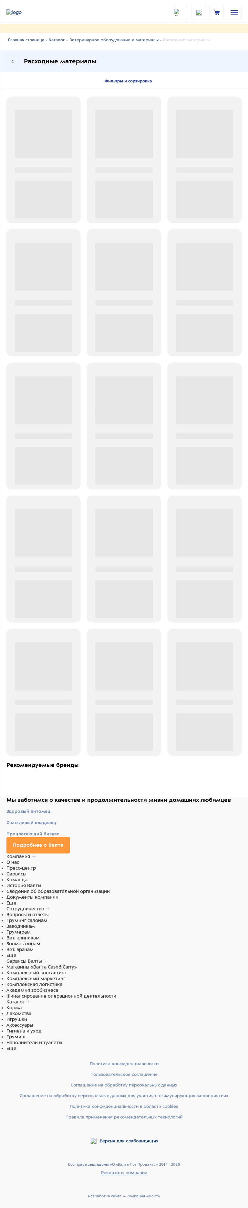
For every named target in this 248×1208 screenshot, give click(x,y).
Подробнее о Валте (38, 845)
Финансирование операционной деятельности (61, 996)
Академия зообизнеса (32, 990)
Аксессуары (19, 1025)
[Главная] (22, 12)
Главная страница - (27, 40)
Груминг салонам (26, 920)
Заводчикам (20, 926)
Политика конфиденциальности (124, 1063)
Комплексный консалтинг (36, 972)
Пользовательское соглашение (124, 1074)
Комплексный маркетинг (35, 978)
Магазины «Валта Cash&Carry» (41, 967)
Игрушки (16, 1019)
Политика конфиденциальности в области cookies (124, 1106)
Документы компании (32, 897)
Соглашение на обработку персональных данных (124, 1085)
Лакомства (18, 1013)
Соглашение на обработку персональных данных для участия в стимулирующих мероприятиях (124, 1095)
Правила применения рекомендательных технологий (124, 1117)
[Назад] (12, 61)
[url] (216, 12)
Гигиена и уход (24, 1030)
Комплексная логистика (34, 984)
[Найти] (181, 12)
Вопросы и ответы (27, 914)
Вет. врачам (20, 949)
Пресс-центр (21, 868)
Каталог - (58, 40)
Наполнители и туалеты (34, 1042)
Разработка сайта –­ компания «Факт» (124, 1196)
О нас (12, 862)
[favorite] (198, 12)
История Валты (23, 885)
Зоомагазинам (23, 943)
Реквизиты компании (124, 1172)
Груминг (16, 1036)
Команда (16, 879)
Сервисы (16, 873)
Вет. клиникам (23, 937)
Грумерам (18, 932)
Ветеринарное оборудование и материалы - (115, 40)
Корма (14, 1007)
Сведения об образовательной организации (58, 891)
